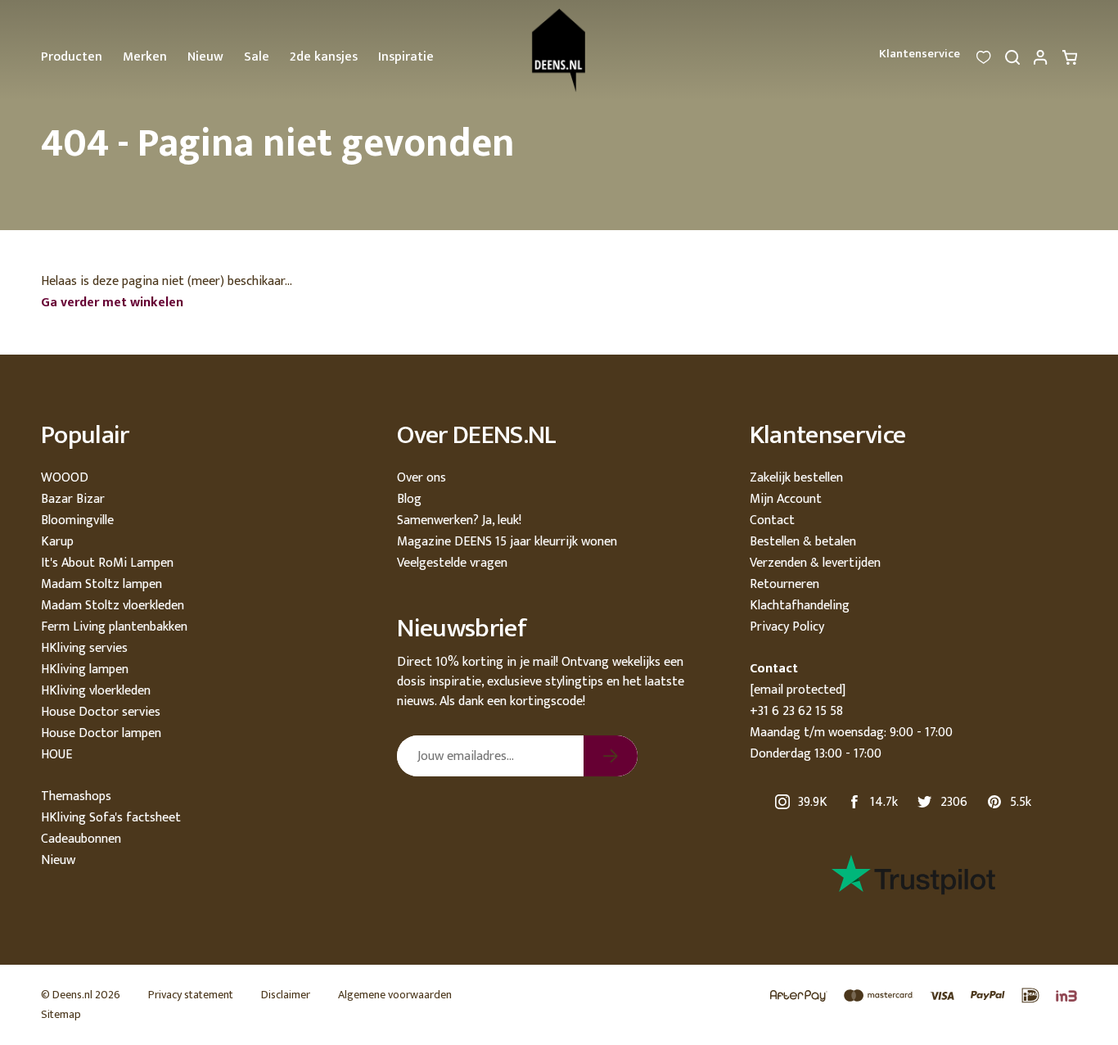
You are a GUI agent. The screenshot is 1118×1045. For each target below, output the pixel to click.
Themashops (76, 796)
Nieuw (205, 57)
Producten (71, 57)
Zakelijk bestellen (796, 478)
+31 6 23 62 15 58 (796, 711)
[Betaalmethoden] (915, 996)
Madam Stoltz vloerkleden (112, 606)
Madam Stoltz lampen (101, 584)
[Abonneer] (611, 755)
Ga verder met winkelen (112, 303)
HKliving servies (84, 648)
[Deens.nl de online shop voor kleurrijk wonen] (559, 50)
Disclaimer (285, 994)
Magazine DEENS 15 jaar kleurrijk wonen (507, 542)
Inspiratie (406, 57)
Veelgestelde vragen (452, 563)
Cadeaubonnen (81, 839)
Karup (57, 542)
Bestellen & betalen (803, 542)
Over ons (421, 478)
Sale (256, 57)
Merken (145, 57)
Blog (409, 499)
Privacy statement (190, 994)
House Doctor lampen (101, 733)
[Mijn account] (1041, 62)
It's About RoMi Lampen (107, 563)
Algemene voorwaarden (395, 994)
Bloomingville (77, 520)
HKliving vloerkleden (96, 691)
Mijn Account (786, 499)
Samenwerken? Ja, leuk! (459, 520)
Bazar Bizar (73, 499)
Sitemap (61, 1014)
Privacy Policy (787, 627)
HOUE (56, 755)
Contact (772, 520)
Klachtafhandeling (800, 606)
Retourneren (784, 584)
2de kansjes (324, 57)
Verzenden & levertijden (815, 563)
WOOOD (64, 478)
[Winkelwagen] (1069, 62)
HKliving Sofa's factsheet (111, 818)
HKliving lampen (84, 669)
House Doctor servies (100, 712)
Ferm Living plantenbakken (114, 627)
